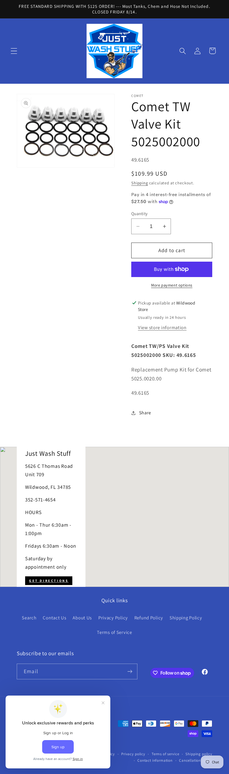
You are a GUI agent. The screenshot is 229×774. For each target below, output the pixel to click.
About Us (82, 618)
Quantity (139, 213)
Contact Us (54, 618)
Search (29, 618)
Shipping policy (198, 754)
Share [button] (145, 413)
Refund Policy (148, 618)
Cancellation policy (195, 760)
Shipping (139, 182)
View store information (162, 327)
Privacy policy (133, 754)
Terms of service (165, 754)
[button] (14, 50)
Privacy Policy (113, 618)
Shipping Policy (186, 618)
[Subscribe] (129, 671)
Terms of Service (114, 632)
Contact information (155, 760)
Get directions (48, 580)
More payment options (171, 285)
